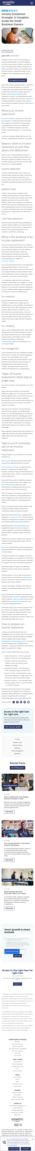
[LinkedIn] (12, 10)
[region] (17, 1144)
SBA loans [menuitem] (17, 1042)
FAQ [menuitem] (17, 1068)
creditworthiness (7, 341)
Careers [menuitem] (17, 1079)
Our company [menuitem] (17, 1077)
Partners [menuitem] (17, 1090)
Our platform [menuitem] (17, 1095)
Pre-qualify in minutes (17, 80)
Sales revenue (6, 461)
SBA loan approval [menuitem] (18, 1046)
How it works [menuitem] (17, 1059)
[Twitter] (9, 10)
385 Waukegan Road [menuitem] (17, 1110)
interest (29, 577)
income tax (17, 596)
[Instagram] (24, 702)
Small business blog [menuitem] (17, 1066)
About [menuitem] (17, 1075)
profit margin (9, 484)
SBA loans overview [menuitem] (17, 1044)
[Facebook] (14, 10)
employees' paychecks (20, 601)
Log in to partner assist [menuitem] (17, 1099)
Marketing (5, 547)
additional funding (16, 94)
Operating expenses (20, 525)
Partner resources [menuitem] (17, 1097)
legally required (26, 98)
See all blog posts (17, 768)
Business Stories (17, 745)
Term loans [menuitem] (17, 1053)
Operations (17, 753)
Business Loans (17, 742)
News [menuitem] (17, 1081)
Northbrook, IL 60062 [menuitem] (17, 1112)
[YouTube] (28, 702)
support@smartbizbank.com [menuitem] (17, 1105)
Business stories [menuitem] (17, 1071)
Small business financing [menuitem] (17, 1039)
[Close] (32, 1139)
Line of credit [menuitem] (17, 1055)
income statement (9, 118)
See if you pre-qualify (13, 727)
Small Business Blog (7, 50)
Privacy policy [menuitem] (17, 1086)
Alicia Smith (15, 56)
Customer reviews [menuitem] (17, 1084)
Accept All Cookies (14, 1148)
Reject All (25, 1148)
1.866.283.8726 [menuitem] (17, 1108)
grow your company (8, 261)
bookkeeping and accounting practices (14, 641)
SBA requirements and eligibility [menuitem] (17, 1048)
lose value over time (15, 517)
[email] (17, 10)
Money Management (8, 52)
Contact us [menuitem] (17, 1103)
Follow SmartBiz (6, 702)
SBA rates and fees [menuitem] (17, 1051)
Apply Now (17, 984)
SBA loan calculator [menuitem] (17, 1064)
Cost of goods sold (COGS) (10, 467)
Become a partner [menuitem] (17, 1092)
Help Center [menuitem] (17, 1115)
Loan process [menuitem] (17, 1061)
